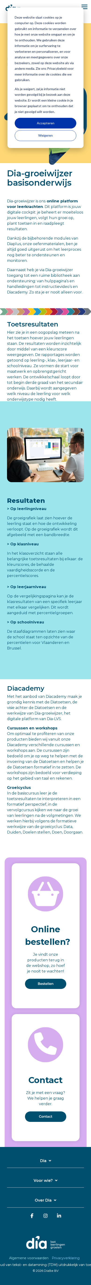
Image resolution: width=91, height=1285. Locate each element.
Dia (43, 1161)
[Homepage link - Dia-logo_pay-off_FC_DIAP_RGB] (45, 1251)
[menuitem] (30, 1258)
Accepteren (45, 123)
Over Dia (43, 1200)
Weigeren (45, 135)
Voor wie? (43, 1180)
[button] (84, 6)
